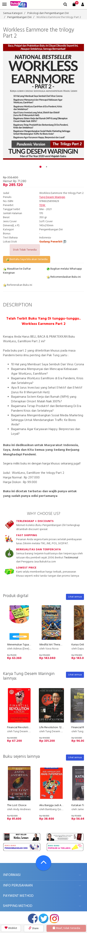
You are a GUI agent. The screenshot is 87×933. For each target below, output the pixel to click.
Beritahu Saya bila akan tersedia (28, 259)
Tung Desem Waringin (52, 197)
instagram (54, 918)
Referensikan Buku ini (19, 285)
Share (35, 928)
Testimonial (71, 557)
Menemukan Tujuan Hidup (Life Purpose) (31, 644)
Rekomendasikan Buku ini (65, 277)
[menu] (4, 4)
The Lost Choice (17, 805)
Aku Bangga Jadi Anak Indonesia (58, 805)
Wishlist (12, 928)
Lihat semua (75, 597)
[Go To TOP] (43, 863)
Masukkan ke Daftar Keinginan (17, 271)
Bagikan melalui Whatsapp (66, 269)
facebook (33, 918)
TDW (42, 205)
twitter (43, 918)
